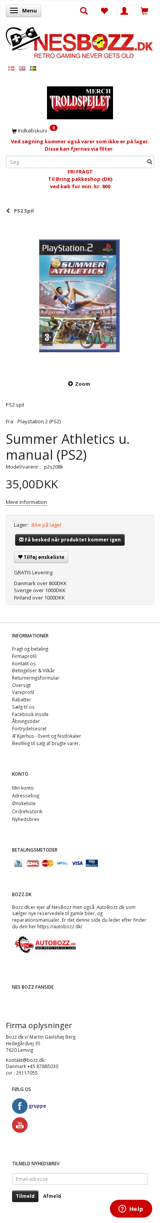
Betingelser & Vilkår (33, 670)
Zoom (82, 383)
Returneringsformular (35, 678)
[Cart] (144, 10)
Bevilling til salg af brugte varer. (46, 743)
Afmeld (52, 1196)
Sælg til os (23, 707)
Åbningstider (26, 721)
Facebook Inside (30, 714)
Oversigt (21, 685)
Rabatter (21, 699)
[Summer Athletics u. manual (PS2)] (80, 297)
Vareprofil (23, 692)
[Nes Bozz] (80, 42)
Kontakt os (24, 663)
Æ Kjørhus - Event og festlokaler (46, 736)
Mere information (26, 501)
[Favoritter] (104, 10)
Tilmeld (25, 1196)
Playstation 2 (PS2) (39, 421)
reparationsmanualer (35, 920)
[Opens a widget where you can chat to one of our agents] (131, 1209)
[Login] (124, 10)
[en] (22, 68)
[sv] (33, 68)
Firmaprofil (24, 656)
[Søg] (149, 162)
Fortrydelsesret (29, 728)
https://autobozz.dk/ (59, 926)
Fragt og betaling (30, 649)
